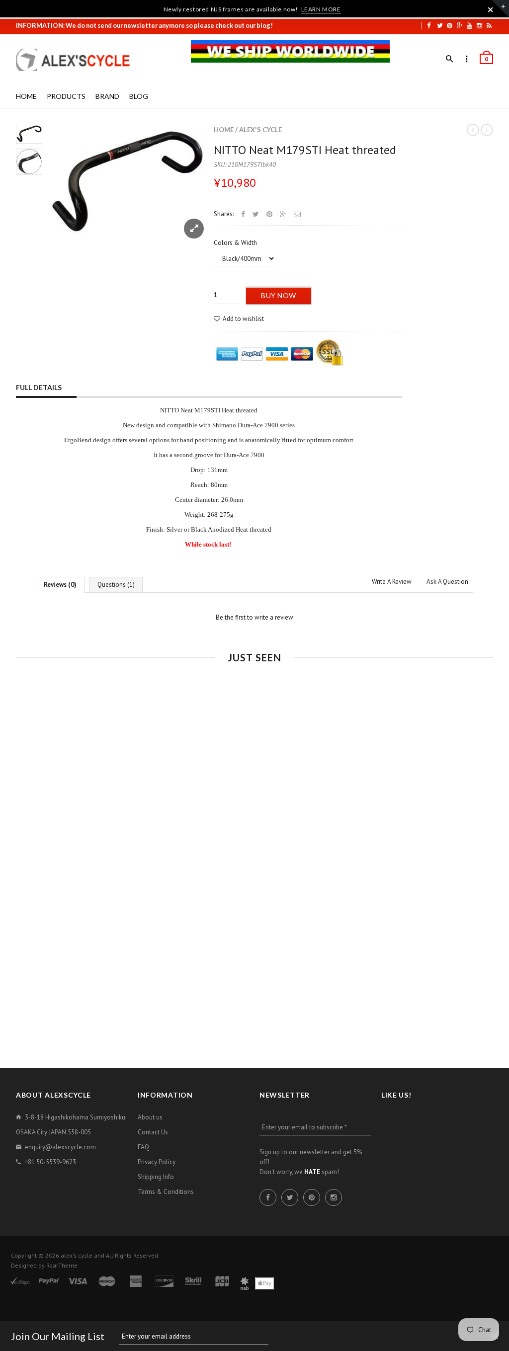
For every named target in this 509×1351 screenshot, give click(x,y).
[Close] (490, 9)
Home (224, 130)
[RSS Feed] (489, 25)
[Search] (449, 59)
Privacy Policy (156, 1162)
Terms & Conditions (166, 1192)
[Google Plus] (460, 25)
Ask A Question (447, 581)
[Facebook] (428, 25)
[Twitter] (440, 25)
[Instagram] (479, 25)
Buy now (278, 295)
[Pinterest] (449, 25)
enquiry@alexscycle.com (60, 1147)
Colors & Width (235, 242)
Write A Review (392, 581)
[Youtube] (469, 25)
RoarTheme (62, 1265)
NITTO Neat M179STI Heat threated (305, 150)
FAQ (143, 1147)
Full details (39, 387)
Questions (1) (116, 584)
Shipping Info (156, 1177)
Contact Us (153, 1132)
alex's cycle (260, 130)
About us (150, 1117)
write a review (273, 617)
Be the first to (254, 617)
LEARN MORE (321, 9)
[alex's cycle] (78, 60)
